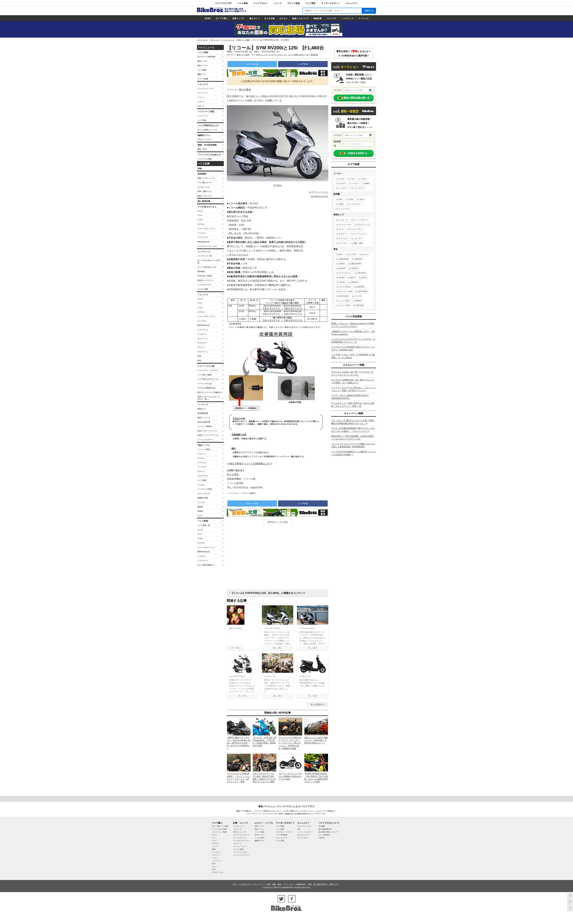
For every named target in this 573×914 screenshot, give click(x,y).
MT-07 (352, 278)
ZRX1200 (360, 305)
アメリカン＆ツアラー (241, 840)
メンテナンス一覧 (204, 256)
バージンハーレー (239, 846)
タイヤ (200, 516)
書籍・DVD (202, 149)
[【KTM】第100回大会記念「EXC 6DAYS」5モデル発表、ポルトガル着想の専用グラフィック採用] (316, 762)
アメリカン (343, 239)
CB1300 (354, 268)
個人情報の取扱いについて (328, 832)
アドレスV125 (344, 287)
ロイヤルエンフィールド (207, 246)
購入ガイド (254, 18)
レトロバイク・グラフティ (208, 370)
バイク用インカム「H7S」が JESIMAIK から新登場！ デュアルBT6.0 (353, 356)
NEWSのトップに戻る (277, 522)
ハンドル (201, 502)
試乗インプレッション (206, 178)
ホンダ (200, 211)
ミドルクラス (355, 204)
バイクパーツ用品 (206, 111)
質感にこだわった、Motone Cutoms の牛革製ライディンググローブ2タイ (352, 325)
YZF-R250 (361, 273)
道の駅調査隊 (202, 413)
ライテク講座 (259, 832)
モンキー (365, 254)
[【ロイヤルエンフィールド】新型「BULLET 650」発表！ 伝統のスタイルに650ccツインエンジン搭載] (265, 762)
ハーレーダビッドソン (206, 229)
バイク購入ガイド (204, 183)
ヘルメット (201, 454)
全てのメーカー (217, 872)
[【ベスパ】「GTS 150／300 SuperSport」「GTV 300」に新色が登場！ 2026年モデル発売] (265, 726)
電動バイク (201, 74)
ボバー (341, 229)
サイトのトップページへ (570, 902)
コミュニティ (352, 3)
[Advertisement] (277, 558)
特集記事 (317, 18)
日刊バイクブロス (204, 139)
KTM (199, 356)
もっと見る (316, 704)
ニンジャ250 (344, 301)
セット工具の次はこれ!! (206, 267)
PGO (199, 361)
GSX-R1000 (363, 291)
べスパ (214, 858)
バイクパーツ (202, 116)
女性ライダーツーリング (207, 431)
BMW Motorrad (203, 242)
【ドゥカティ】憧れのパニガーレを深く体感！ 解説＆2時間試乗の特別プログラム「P (353, 422)
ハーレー (355, 183)
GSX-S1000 (344, 296)
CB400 (342, 264)
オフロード (343, 234)
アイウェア (201, 463)
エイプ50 (352, 254)
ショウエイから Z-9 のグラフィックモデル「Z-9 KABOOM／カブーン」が (353, 340)
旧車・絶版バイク (204, 191)
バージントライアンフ (241, 855)
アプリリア (201, 343)
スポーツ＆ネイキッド (241, 835)
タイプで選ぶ (221, 18)
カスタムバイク (203, 187)
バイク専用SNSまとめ (208, 125)
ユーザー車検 (202, 289)
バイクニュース (228, 40)
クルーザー (358, 239)
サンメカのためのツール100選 (208, 261)
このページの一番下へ (570, 908)
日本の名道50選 (203, 422)
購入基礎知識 (204, 201)
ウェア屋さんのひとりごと (208, 379)
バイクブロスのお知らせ (209, 154)
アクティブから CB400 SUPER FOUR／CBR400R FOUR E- (350, 397)
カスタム (283, 18)
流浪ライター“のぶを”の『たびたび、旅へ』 (208, 398)
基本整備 (201, 271)
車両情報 (202, 174)
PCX (341, 254)
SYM (258, 55)
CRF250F (358, 259)
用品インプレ (204, 445)
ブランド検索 (293, 3)
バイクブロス (202, 40)
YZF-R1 (342, 282)
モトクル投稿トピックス (207, 130)
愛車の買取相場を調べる (354, 98)
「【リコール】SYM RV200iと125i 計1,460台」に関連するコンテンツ (266, 593)
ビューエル (201, 321)
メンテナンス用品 (204, 489)
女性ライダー (259, 835)
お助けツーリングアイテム (208, 435)
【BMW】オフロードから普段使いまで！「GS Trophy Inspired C (353, 333)
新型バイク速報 (243, 40)
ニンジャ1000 (344, 305)
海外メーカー (202, 65)
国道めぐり (201, 409)
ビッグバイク (344, 209)
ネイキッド (343, 220)
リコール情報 (202, 79)
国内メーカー (202, 61)
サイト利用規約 (324, 835)
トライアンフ (202, 237)
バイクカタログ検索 (219, 829)
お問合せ (321, 838)
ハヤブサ (358, 296)
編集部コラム (204, 135)
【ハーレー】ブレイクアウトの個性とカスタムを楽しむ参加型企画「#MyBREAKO (353, 445)
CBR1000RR (355, 264)
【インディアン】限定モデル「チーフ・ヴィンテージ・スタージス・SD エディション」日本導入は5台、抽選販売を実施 (290, 743)
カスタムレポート (303, 835)
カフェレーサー (345, 225)
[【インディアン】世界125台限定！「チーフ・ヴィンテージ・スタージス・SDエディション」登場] (239, 762)
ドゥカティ (201, 233)
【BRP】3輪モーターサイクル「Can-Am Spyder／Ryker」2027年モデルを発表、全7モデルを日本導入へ (239, 743)
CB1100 (342, 268)
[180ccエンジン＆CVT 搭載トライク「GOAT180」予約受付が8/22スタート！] (316, 726)
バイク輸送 (280, 829)
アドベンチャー (360, 234)
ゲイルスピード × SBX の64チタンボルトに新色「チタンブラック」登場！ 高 (352, 404)
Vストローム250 (345, 291)
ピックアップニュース (278, 55)
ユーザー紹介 (259, 838)
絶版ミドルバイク (300, 18)
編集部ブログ (259, 840)
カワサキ (201, 224)
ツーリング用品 (203, 449)
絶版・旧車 (358, 243)
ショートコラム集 (206, 366)
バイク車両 (203, 52)
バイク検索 (242, 3)
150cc (361, 199)
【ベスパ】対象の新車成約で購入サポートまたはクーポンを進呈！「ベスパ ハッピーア (353, 429)
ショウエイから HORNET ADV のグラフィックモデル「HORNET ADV (353, 348)
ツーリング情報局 (204, 426)
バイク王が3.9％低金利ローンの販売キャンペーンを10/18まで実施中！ (353, 453)
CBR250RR (344, 259)
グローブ (201, 471)
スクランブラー (356, 229)
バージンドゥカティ (240, 852)
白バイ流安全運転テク (206, 565)
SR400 (342, 278)
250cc (341, 204)
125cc (351, 199)
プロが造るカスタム (207, 206)
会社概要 (321, 826)
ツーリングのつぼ (204, 384)
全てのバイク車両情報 (206, 57)
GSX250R (360, 287)
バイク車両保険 (281, 835)
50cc (341, 199)
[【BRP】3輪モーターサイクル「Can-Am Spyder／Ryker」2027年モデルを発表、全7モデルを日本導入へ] (239, 726)
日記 (298, 829)
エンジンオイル (203, 494)
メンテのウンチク (204, 285)
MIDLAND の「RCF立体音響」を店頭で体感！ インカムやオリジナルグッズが (353, 437)
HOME (208, 18)
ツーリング (363, 18)
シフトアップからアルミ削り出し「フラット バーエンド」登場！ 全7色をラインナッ (353, 389)
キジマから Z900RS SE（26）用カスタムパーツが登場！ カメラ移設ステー (353, 381)
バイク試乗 (280, 840)
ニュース (278, 3)
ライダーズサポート (330, 3)
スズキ (200, 220)
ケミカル (201, 485)
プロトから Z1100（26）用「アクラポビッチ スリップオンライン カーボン (352, 373)
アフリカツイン (345, 273)
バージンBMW (238, 849)
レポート (201, 102)
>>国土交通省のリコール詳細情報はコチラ (249, 463)
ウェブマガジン (260, 3)
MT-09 (363, 278)
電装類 (200, 507)
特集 (200, 168)
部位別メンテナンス (205, 280)
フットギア (201, 467)
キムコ (214, 866)
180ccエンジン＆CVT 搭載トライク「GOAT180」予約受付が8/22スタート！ (316, 740)
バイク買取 (310, 3)
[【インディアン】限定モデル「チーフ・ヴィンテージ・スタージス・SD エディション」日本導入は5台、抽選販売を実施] (290, 726)
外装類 (200, 511)
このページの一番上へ (570, 896)
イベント (201, 97)
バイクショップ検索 (219, 832)
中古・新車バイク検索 (220, 826)
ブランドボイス (303, 838)
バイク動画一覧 (203, 525)
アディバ (201, 347)
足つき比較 (269, 18)
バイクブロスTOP (223, 3)
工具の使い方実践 (204, 276)
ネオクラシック (363, 225)
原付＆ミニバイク (239, 832)
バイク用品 (201, 120)
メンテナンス (347, 18)
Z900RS (358, 301)
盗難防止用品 (202, 498)
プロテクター (202, 476)
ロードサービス (281, 838)
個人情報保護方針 (325, 829)
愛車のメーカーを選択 (354, 90)
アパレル (201, 458)
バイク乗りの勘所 (204, 375)
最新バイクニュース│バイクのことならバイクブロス (286, 806)
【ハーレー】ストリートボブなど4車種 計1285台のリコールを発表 (290, 776)
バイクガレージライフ (284, 832)
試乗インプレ (238, 18)
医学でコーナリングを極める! (209, 392)
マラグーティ (202, 352)
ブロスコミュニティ (304, 826)
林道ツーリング (203, 418)
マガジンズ (214, 40)
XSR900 (354, 282)
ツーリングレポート (205, 440)
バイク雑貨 (201, 480)
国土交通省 (245, 89)
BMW (367, 183)
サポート (201, 106)
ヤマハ (200, 215)
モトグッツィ (202, 338)
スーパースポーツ (361, 220)
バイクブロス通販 (204, 159)
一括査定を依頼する (354, 153)
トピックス (331, 18)
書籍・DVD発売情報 (207, 145)
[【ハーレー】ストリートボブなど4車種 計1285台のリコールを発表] (290, 762)
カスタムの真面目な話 (206, 388)
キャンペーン (202, 93)
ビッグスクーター (239, 838)
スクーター (343, 243)
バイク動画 (201, 70)
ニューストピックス (205, 88)
